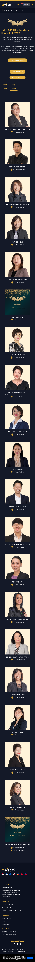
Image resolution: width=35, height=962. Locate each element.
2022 (5, 85)
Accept (30, 958)
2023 (13, 85)
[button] (17, 72)
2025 (6, 89)
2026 (14, 89)
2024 (21, 85)
